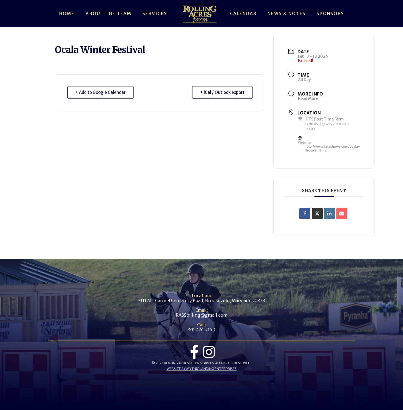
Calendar (243, 13)
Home (67, 13)
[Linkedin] (329, 213)
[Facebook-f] (194, 352)
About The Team (109, 13)
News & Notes (287, 13)
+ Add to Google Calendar (100, 92)
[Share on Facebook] (304, 213)
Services (155, 13)
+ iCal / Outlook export (222, 92)
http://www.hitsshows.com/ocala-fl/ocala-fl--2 (332, 148)
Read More (308, 98)
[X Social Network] (317, 213)
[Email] (341, 213)
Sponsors (330, 13)
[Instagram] (209, 352)
